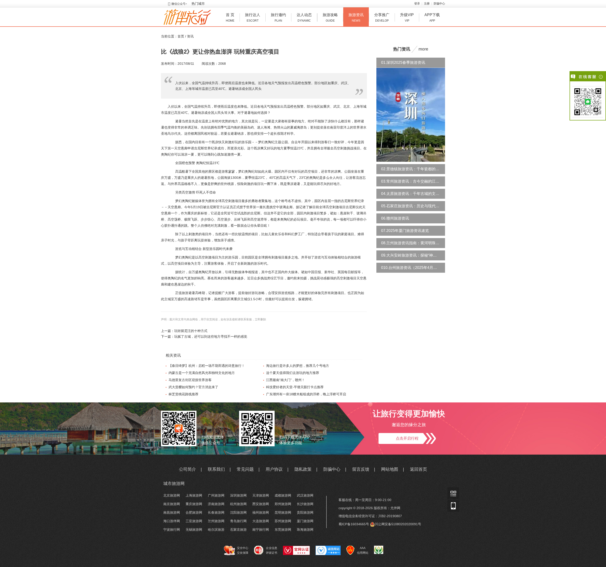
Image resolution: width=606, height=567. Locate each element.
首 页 (230, 17)
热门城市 (198, 3)
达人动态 (304, 17)
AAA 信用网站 (362, 550)
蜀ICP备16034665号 (354, 524)
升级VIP (407, 17)
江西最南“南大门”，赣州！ (285, 380)
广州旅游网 (216, 495)
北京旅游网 (171, 495)
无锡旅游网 (194, 529)
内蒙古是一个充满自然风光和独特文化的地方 (202, 373)
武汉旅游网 (305, 495)
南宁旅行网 (260, 529)
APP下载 (432, 17)
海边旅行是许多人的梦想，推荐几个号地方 (297, 366)
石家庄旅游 (238, 529)
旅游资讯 (356, 17)
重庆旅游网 (194, 504)
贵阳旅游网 (305, 512)
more (423, 49)
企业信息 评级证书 (271, 550)
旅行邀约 (278, 17)
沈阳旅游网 (238, 512)
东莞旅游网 (283, 529)
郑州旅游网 (283, 504)
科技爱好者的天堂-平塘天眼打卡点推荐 (295, 387)
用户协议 (274, 469)
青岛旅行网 (238, 521)
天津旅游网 (260, 495)
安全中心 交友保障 (242, 550)
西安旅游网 (260, 504)
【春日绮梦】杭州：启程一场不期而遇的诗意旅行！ (207, 366)
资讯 (190, 36)
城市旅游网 (174, 483)
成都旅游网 (283, 495)
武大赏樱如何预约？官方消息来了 (193, 387)
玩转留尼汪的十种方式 (190, 331)
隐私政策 (303, 469)
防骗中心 (439, 3)
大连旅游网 (260, 521)
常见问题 (245, 469)
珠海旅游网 (305, 529)
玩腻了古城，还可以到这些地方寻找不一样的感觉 (210, 336)
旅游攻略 (330, 17)
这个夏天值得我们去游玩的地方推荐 (292, 373)
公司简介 (187, 469)
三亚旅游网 (194, 521)
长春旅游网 (216, 512)
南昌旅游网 (171, 512)
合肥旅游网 (194, 512)
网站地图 (389, 469)
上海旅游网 (194, 495)
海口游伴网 (171, 521)
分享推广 (381, 17)
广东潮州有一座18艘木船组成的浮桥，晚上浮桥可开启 (306, 394)
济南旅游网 (216, 504)
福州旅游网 (260, 512)
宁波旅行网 (171, 529)
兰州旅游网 (216, 521)
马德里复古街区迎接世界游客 (190, 380)
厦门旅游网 (305, 521)
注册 (427, 3)
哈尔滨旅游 (216, 529)
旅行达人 (252, 17)
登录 (417, 3)
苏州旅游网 (283, 521)
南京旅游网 (171, 504)
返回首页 (418, 469)
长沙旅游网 (305, 504)
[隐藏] (601, 77)
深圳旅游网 (238, 495)
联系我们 (216, 469)
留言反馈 (360, 469)
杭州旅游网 (238, 504)
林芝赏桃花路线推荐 (183, 394)
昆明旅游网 (283, 512)
